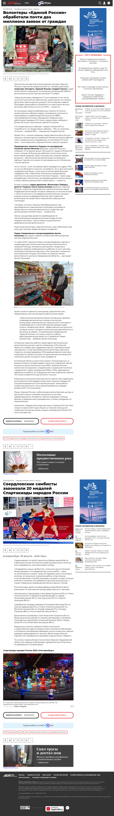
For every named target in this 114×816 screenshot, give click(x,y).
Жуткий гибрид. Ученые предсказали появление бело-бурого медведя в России (98, 530)
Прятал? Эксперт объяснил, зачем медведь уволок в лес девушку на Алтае (97, 552)
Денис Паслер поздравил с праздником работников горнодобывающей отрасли (93, 97)
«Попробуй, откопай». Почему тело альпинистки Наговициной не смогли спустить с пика (97, 140)
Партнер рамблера (37, 807)
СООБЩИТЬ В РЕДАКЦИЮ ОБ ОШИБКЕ (44, 777)
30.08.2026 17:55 (8, 480)
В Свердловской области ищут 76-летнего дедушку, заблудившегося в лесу (93, 70)
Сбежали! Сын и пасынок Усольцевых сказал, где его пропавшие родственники (98, 567)
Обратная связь (24, 777)
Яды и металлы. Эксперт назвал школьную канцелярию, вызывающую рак (96, 560)
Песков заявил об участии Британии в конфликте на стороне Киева (97, 159)
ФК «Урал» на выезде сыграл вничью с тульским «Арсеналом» (93, 88)
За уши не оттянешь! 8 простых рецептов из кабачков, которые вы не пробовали (98, 545)
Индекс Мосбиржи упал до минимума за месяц (93, 173)
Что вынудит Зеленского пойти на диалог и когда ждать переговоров (96, 188)
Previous (7, 673)
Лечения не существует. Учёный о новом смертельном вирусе (96, 124)
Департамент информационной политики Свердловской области (26, 545)
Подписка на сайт (33, 775)
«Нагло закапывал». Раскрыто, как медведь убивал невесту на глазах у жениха (97, 147)
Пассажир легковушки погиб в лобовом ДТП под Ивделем (93, 79)
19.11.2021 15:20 (7, 9)
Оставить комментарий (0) (57, 421)
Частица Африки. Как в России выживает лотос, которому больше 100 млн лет (97, 538)
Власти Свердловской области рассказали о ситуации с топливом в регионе (93, 61)
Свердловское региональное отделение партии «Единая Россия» (26, 73)
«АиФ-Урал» (9, 706)
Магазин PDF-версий (61, 775)
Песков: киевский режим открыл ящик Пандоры (95, 166)
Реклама (21, 775)
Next (69, 673)
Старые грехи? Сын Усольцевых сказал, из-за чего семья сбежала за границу (97, 118)
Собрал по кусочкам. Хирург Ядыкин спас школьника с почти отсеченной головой (98, 110)
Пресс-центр (46, 775)
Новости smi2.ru (10, 474)
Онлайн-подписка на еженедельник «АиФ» (85, 775)
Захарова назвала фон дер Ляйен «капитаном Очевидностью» (95, 181)
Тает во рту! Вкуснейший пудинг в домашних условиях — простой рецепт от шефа (97, 132)
